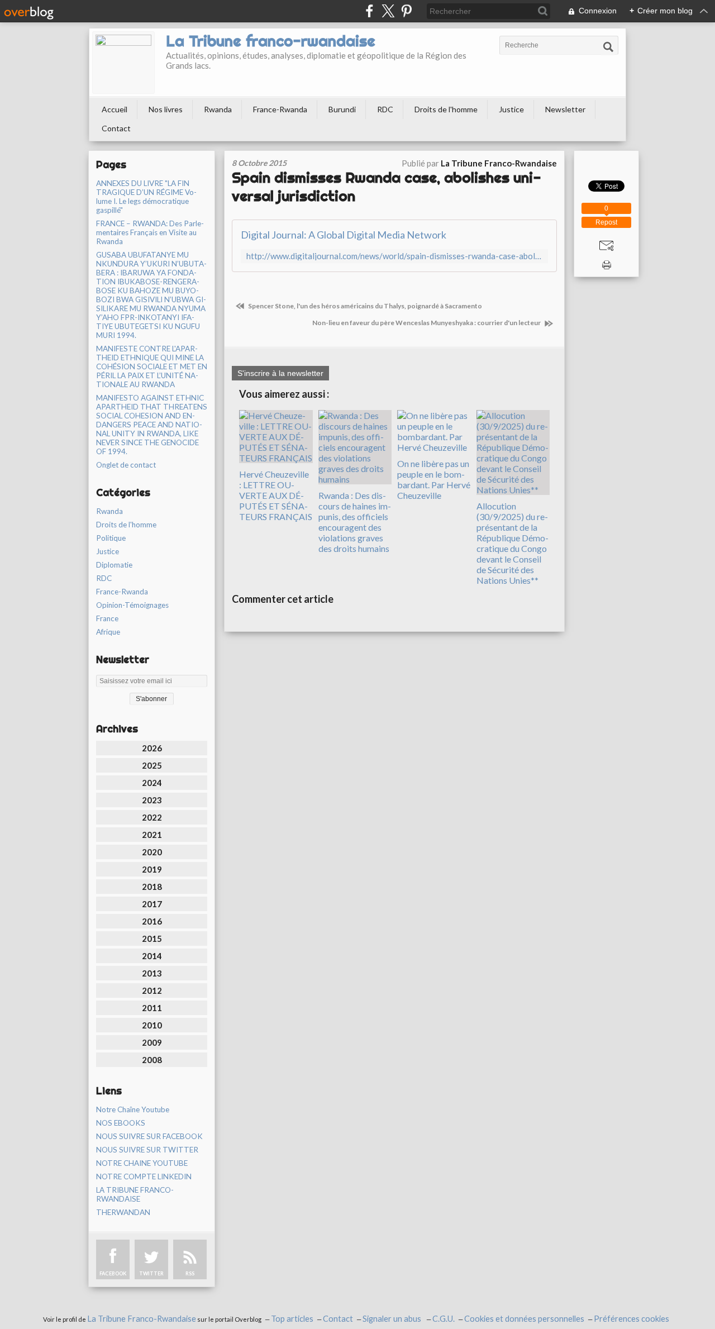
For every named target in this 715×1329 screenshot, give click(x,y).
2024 (152, 783)
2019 (152, 869)
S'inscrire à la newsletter (280, 373)
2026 (152, 748)
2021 (152, 835)
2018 (152, 887)
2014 (152, 956)
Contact (116, 128)
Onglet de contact (126, 464)
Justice (511, 109)
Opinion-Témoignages (132, 605)
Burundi (342, 109)
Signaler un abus (393, 1318)
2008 (152, 1060)
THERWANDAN (123, 1212)
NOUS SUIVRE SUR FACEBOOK (149, 1136)
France (107, 618)
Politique (111, 537)
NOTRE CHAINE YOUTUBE (142, 1163)
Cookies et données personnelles (524, 1318)
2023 (152, 800)
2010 (152, 1025)
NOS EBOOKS (120, 1122)
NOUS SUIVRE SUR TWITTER (147, 1149)
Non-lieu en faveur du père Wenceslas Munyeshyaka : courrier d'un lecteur (427, 322)
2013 (152, 973)
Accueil (114, 109)
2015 (152, 938)
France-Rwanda (280, 109)
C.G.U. (443, 1318)
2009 (152, 1042)
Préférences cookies (631, 1318)
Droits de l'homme (446, 109)
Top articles (292, 1318)
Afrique (108, 631)
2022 (152, 817)
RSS (189, 1273)
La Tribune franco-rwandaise (270, 40)
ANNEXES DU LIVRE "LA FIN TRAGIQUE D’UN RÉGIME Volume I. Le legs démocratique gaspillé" (146, 197)
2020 (152, 852)
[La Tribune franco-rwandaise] (123, 62)
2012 (152, 990)
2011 (152, 1008)
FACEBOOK (112, 1273)
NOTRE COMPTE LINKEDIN (144, 1176)
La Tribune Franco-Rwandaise (141, 1318)
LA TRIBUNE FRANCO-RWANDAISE (135, 1194)
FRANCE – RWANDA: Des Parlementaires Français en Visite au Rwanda (150, 232)
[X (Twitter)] (388, 10)
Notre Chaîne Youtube (132, 1109)
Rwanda (218, 109)
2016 (152, 921)
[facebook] (369, 10)
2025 (152, 765)
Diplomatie (114, 564)
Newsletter (565, 109)
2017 (152, 904)
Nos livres (166, 109)
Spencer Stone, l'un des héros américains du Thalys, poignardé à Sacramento (364, 306)
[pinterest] (406, 10)
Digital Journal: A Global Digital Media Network (343, 234)
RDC (385, 109)
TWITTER (151, 1273)
